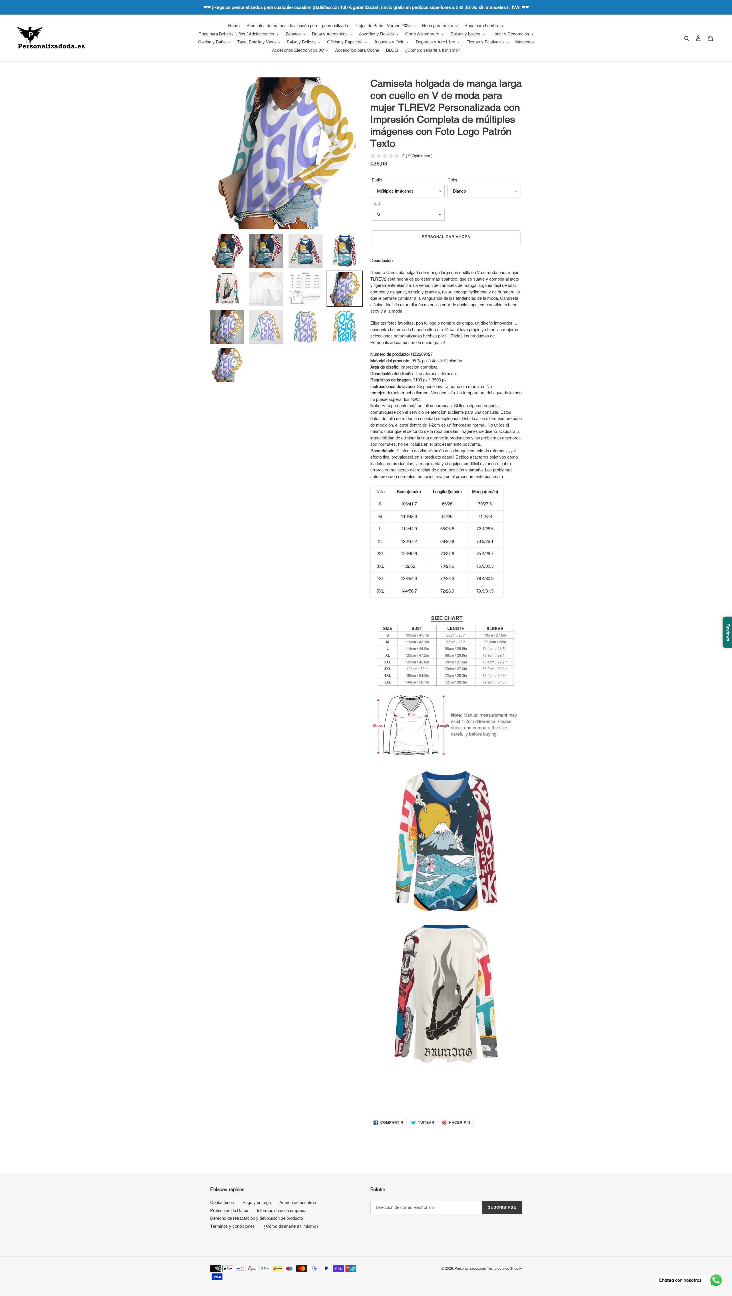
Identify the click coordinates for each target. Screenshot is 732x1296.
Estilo (377, 179)
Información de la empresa (282, 1210)
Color (452, 179)
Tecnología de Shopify (504, 1269)
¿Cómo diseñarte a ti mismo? (291, 1226)
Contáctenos (222, 1202)
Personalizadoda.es (470, 1269)
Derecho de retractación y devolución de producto (256, 1218)
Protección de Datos (229, 1210)
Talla (376, 203)
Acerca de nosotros (297, 1202)
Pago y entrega (256, 1202)
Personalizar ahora (446, 237)
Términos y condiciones (232, 1226)
